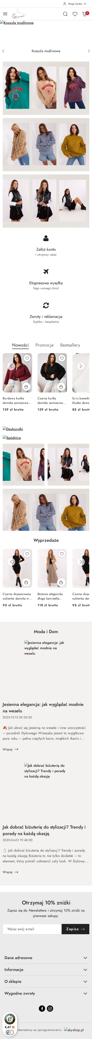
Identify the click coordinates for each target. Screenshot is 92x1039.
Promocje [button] (45, 345)
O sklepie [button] (12, 981)
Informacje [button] (13, 970)
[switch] (10, 1032)
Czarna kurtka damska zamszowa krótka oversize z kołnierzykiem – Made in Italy (50, 400)
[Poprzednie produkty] (11, 366)
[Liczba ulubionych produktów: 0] (74, 14)
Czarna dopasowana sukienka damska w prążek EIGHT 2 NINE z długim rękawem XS (17, 596)
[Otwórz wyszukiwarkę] (65, 14)
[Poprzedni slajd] (3, 51)
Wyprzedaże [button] (46, 540)
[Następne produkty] (81, 366)
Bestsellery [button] (70, 345)
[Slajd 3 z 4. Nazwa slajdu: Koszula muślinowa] (46, 33)
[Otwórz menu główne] (5, 13)
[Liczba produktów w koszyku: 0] (84, 14)
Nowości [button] (20, 345)
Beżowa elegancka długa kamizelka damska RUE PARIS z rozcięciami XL (52, 596)
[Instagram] (50, 1008)
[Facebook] (42, 1008)
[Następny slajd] (89, 51)
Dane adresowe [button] (18, 958)
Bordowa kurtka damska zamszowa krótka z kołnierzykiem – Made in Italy (15, 400)
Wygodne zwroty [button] (19, 993)
